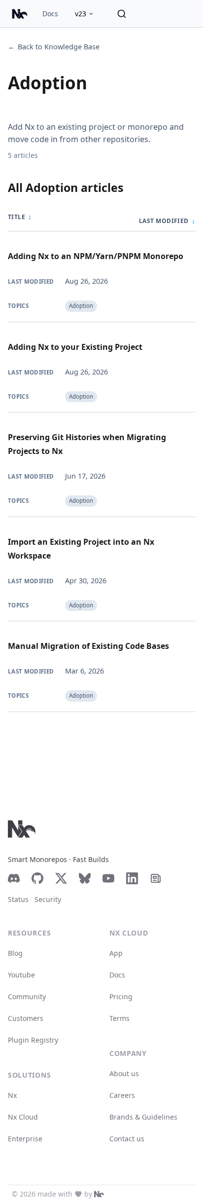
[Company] (99, 1194)
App (116, 953)
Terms (119, 1018)
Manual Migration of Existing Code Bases (88, 645)
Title (20, 217)
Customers (25, 1018)
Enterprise (25, 1138)
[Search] (122, 14)
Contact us (126, 1138)
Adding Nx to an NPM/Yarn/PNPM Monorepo (95, 256)
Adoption (81, 305)
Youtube (21, 974)
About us (124, 1073)
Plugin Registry (33, 1040)
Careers (122, 1095)
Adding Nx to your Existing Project (75, 346)
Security (47, 899)
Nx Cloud (23, 1117)
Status (18, 899)
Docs (50, 13)
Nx (12, 1095)
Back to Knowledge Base (54, 46)
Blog (15, 953)
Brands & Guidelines (143, 1117)
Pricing (121, 996)
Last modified (167, 220)
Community (27, 996)
